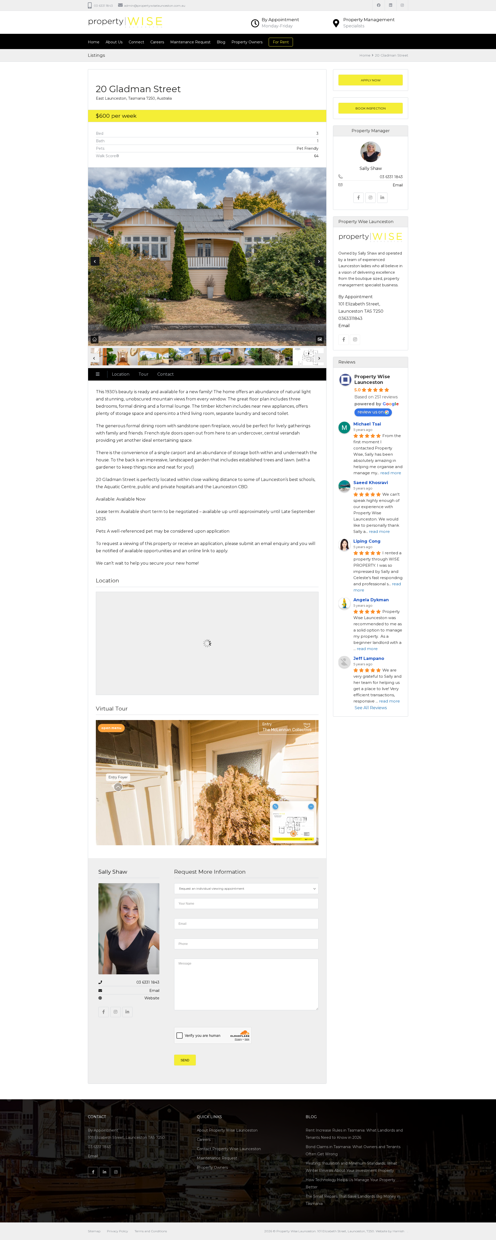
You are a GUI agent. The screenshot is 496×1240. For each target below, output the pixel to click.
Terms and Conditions (151, 1231)
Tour (143, 374)
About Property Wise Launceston (227, 1130)
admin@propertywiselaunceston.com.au (154, 5)
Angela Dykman (371, 599)
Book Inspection (370, 108)
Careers (157, 42)
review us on (371, 411)
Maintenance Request (190, 42)
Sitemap (94, 1231)
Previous (95, 261)
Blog (221, 42)
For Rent (281, 42)
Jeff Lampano (368, 658)
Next (319, 261)
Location (120, 374)
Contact (165, 374)
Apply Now (370, 80)
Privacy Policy (117, 1231)
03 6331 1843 (147, 982)
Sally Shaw (112, 871)
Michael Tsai (367, 424)
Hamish (398, 1231)
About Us (114, 42)
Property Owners (246, 42)
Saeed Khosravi (370, 482)
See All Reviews (370, 707)
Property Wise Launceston (372, 379)
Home (93, 42)
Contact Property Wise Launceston (229, 1149)
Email (154, 990)
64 (316, 156)
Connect (136, 42)
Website (151, 998)
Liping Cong (367, 541)
